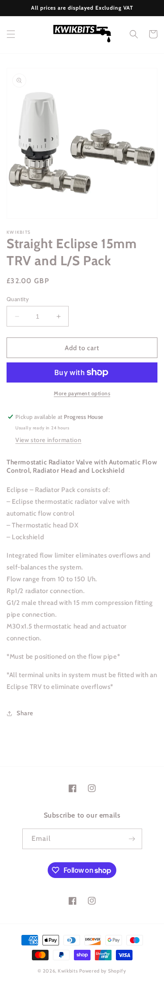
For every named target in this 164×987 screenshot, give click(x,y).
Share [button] (25, 713)
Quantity (18, 298)
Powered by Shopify (102, 971)
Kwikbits (68, 971)
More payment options (82, 393)
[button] (11, 34)
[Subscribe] (132, 839)
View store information (48, 440)
